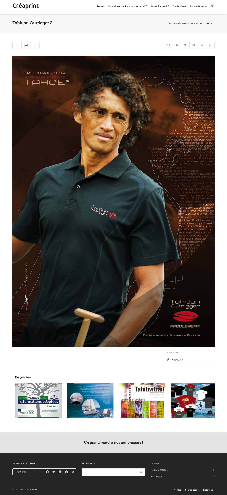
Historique (156, 476)
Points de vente (198, 6)
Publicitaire (177, 359)
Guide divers (179, 6)
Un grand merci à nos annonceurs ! (113, 443)
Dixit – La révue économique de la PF (127, 6)
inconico (33, 490)
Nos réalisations (159, 470)
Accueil (100, 6)
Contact (155, 463)
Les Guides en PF (160, 6)
